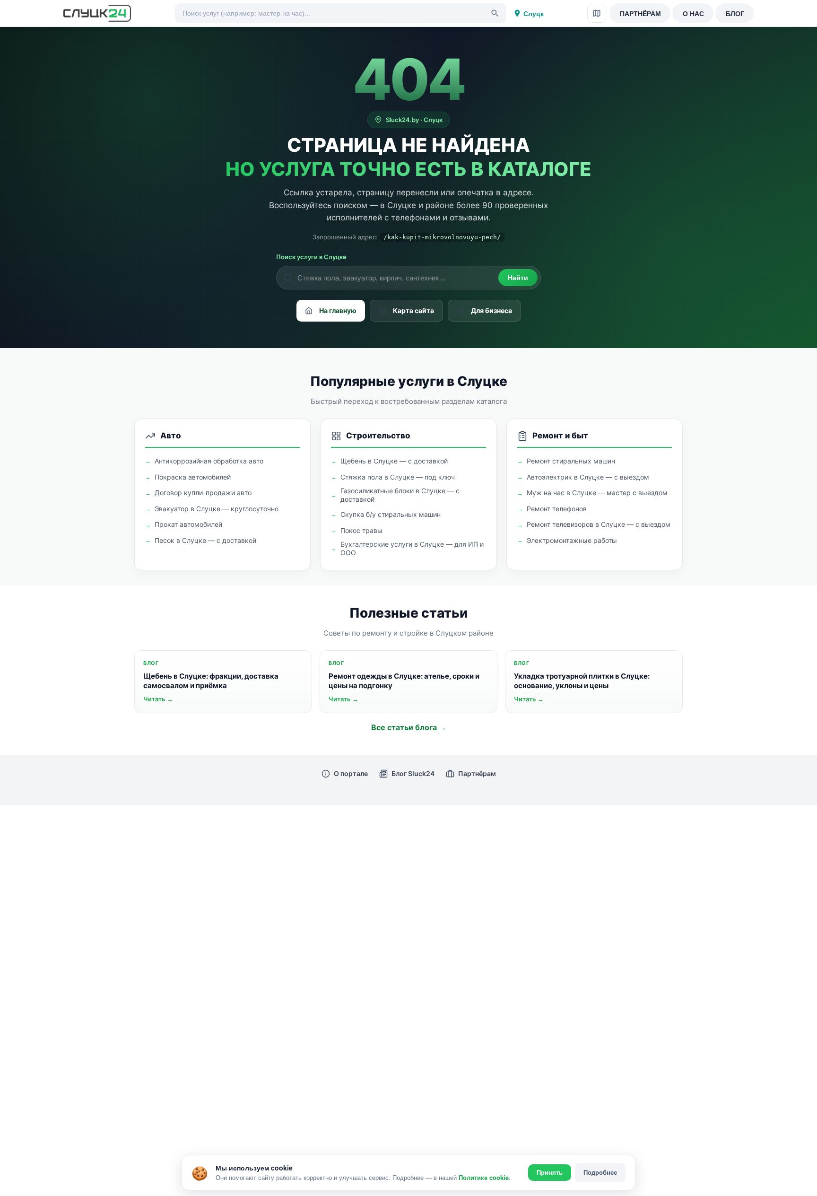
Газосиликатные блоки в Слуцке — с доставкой (400, 495)
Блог (735, 13)
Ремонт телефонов (557, 509)
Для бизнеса (491, 310)
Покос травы (361, 530)
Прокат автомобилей (188, 524)
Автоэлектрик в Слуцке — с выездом (588, 477)
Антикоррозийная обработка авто (209, 461)
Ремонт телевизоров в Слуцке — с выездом (598, 524)
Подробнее (600, 1172)
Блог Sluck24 (413, 773)
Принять (550, 1172)
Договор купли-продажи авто (203, 493)
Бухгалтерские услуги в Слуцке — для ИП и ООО (412, 548)
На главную (337, 310)
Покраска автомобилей (193, 477)
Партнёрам (640, 13)
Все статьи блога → (408, 727)
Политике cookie (484, 1177)
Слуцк (533, 13)
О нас (693, 13)
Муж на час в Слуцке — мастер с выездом (597, 493)
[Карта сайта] (596, 13)
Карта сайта (413, 310)
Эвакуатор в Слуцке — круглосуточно (216, 509)
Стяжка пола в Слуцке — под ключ (397, 477)
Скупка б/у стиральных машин (390, 514)
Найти (518, 277)
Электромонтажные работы (572, 540)
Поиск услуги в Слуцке (311, 257)
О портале (351, 773)
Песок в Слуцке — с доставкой (205, 540)
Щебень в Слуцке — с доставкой (394, 461)
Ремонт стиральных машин (571, 461)
